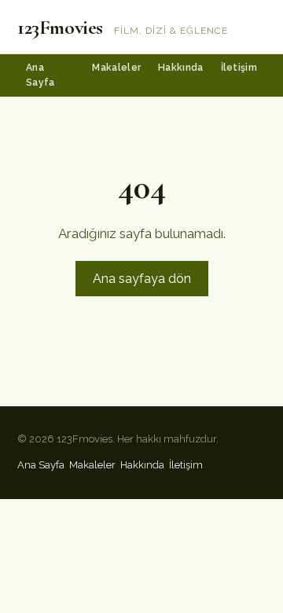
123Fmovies (60, 27)
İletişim (239, 67)
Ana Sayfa (40, 75)
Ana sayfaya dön (142, 278)
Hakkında (180, 67)
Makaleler (116, 67)
